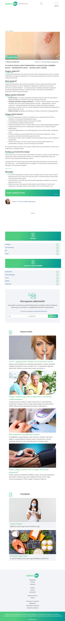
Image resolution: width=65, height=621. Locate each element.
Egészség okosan (32, 595)
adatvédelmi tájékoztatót (41, 311)
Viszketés (7, 244)
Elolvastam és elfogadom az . (34, 311)
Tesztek (32, 598)
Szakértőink (32, 592)
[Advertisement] (32, 19)
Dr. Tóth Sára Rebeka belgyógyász (26, 201)
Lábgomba (8, 284)
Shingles (10, 168)
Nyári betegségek (10, 274)
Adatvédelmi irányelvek (32, 605)
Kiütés (7, 253)
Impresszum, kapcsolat (32, 601)
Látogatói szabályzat (32, 608)
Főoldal (6, 31)
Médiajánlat (32, 603)
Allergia (7, 281)
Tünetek (32, 582)
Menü (57, 6)
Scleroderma (8, 271)
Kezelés (32, 587)
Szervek (32, 590)
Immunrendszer (9, 247)
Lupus (7, 278)
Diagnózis (32, 584)
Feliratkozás (53, 316)
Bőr (6, 250)
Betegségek (32, 580)
